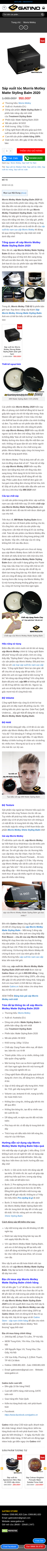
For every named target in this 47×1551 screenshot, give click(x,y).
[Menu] (4, 8)
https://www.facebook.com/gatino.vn (21, 1415)
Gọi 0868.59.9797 (34, 1546)
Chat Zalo (12, 158)
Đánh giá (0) (7, 185)
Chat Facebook (9, 1546)
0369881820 (35, 158)
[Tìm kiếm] (42, 14)
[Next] (45, 1473)
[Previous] (2, 1473)
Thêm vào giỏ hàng (31, 151)
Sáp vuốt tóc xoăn (21, 170)
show (23, 193)
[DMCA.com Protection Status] (10, 1531)
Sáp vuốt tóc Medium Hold (16, 167)
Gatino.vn (14, 986)
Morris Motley (29, 22)
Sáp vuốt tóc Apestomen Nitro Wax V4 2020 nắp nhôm (12, 1480)
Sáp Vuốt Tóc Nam (29, 163)
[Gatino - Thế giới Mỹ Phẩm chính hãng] (24, 7)
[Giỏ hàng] (43, 8)
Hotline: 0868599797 (23, 2)
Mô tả (5, 180)
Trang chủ (15, 22)
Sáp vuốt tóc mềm (34, 167)
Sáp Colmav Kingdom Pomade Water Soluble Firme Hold (35, 1480)
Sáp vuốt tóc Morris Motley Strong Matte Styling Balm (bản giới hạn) (12, 350)
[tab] (23, 180)
